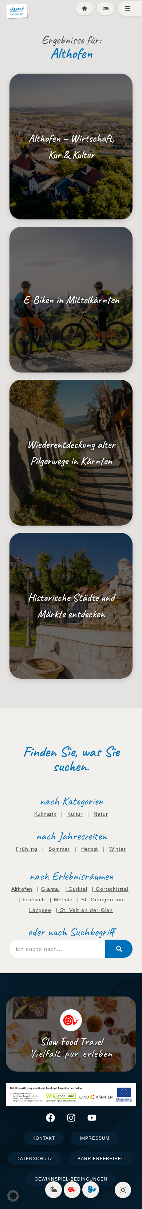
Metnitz (61, 899)
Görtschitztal (111, 889)
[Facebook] (50, 1117)
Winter (117, 849)
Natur (101, 814)
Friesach (32, 899)
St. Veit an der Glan (85, 910)
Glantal (50, 889)
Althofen (21, 889)
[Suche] (119, 949)
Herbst (89, 849)
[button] (13, 1196)
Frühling (26, 849)
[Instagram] (71, 1117)
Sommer (59, 849)
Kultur (75, 814)
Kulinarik (45, 814)
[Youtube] (91, 1117)
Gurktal (76, 889)
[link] (53, 1189)
